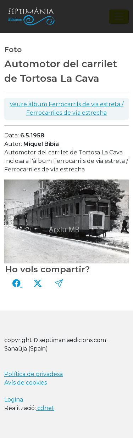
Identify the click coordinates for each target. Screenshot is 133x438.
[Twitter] (37, 283)
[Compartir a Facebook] (17, 283)
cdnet (45, 408)
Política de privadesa (33, 374)
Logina (13, 399)
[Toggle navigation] (119, 17)
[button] (59, 283)
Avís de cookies (25, 382)
